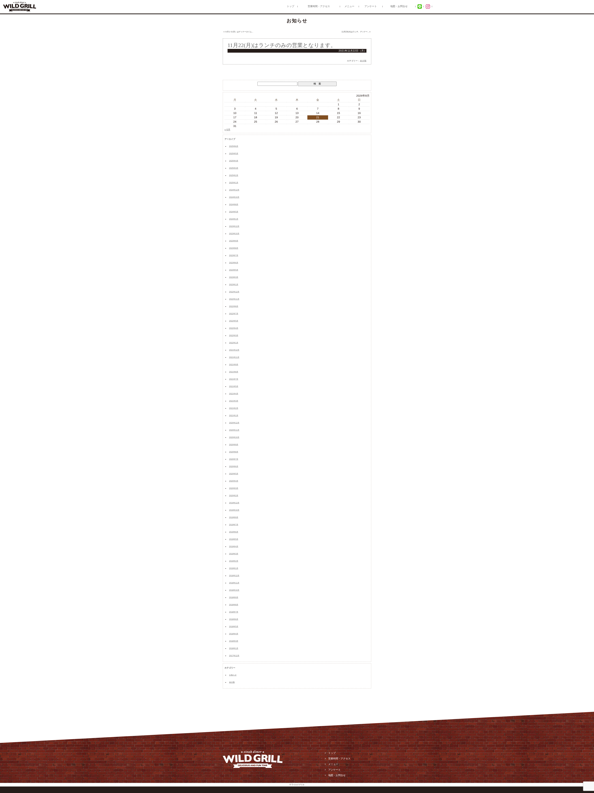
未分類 (363, 61)
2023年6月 (233, 263)
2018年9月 (233, 597)
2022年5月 (233, 321)
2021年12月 (234, 350)
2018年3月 (233, 641)
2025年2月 (233, 175)
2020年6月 (233, 466)
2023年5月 (233, 270)
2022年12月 (234, 292)
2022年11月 (234, 299)
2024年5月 (233, 212)
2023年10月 (234, 234)
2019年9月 (233, 517)
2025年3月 (233, 168)
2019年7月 (233, 525)
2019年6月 (233, 532)
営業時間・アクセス (319, 6)
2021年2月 (233, 408)
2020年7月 (233, 459)
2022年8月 (233, 306)
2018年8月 (233, 605)
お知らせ (233, 675)
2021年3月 (233, 401)
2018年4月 (233, 634)
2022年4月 (233, 328)
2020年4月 (233, 481)
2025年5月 (233, 153)
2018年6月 (233, 619)
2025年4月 (233, 161)
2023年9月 (233, 241)
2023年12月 (234, 226)
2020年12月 (234, 423)
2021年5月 (233, 386)
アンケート (370, 6)
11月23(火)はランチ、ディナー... (355, 32)
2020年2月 (233, 496)
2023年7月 (233, 255)
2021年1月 (233, 415)
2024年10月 (234, 197)
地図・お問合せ (399, 6)
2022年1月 (233, 343)
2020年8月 (233, 452)
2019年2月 (233, 561)
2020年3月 (233, 488)
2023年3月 (233, 277)
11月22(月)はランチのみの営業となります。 (282, 45)
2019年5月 (233, 539)
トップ (290, 6)
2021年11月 (234, 357)
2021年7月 (233, 379)
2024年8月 (233, 204)
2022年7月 (233, 314)
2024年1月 (233, 219)
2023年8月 (233, 248)
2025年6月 (233, 146)
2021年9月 (233, 365)
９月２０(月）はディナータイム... (239, 32)
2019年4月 (233, 546)
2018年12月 (234, 576)
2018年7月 (233, 612)
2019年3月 (233, 554)
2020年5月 (233, 474)
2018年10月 (234, 590)
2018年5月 (233, 626)
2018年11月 (234, 583)
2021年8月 (233, 372)
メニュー (349, 6)
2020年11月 (234, 430)
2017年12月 (234, 656)
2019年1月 (233, 568)
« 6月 (227, 129)
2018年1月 (233, 648)
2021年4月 (233, 394)
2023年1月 (233, 284)
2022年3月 (233, 335)
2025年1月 (233, 183)
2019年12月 (234, 503)
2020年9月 (233, 445)
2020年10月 (234, 437)
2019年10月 (234, 510)
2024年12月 (234, 190)
